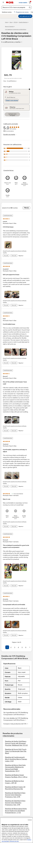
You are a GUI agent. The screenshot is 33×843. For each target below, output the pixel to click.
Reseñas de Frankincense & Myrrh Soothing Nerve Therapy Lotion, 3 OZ (16, 759)
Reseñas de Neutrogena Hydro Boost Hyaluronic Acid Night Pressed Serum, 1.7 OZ (16, 811)
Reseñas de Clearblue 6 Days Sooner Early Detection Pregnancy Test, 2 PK (15, 795)
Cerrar (30, 819)
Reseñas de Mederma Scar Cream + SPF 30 (14, 782)
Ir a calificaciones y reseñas (11, 42)
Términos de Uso (14, 841)
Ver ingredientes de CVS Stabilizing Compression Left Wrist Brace (15, 713)
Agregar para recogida (12, 114)
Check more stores (12, 100)
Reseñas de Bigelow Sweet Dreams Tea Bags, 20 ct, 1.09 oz (16, 776)
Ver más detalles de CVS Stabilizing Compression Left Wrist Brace (15, 719)
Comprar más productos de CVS (14, 724)
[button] (3, 647)
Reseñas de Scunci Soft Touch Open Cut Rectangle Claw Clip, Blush (16, 751)
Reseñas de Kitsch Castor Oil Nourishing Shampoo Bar (15, 788)
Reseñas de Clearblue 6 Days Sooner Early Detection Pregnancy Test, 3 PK (15, 803)
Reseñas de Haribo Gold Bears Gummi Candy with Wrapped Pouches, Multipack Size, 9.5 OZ (16, 743)
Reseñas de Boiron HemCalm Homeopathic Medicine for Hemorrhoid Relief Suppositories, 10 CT (15, 768)
